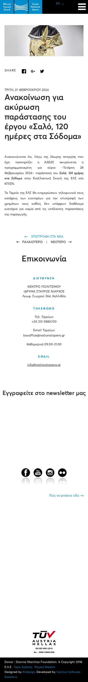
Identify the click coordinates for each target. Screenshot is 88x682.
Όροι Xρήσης (23, 667)
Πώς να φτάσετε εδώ (64, 495)
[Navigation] (82, 4)
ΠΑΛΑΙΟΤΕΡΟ (33, 242)
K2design (29, 672)
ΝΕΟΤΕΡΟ (58, 242)
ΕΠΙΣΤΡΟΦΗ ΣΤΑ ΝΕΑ (47, 236)
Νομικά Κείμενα (44, 667)
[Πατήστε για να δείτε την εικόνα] (44, 40)
